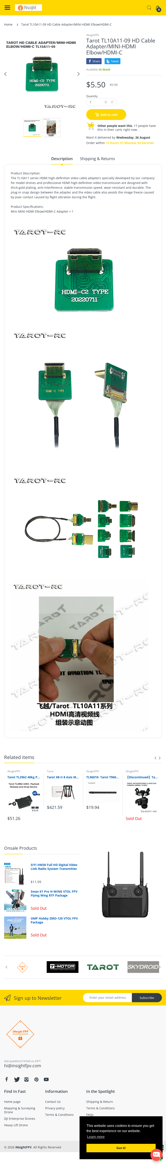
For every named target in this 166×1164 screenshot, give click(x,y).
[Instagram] (26, 1079)
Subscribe (147, 998)
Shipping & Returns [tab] (97, 158)
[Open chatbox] (156, 1155)
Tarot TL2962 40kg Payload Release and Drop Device (23, 777)
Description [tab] (62, 158)
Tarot (50, 771)
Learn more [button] (96, 1137)
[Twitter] (16, 1079)
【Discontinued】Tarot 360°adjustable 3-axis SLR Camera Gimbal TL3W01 (142, 777)
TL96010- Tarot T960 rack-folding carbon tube (102, 777)
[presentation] (155, 758)
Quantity (92, 96)
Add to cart (109, 115)
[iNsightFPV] (28, 7)
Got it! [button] (121, 1148)
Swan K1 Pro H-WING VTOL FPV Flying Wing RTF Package (54, 893)
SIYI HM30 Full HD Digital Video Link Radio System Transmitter (54, 867)
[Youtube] (46, 1079)
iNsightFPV (92, 35)
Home (8, 24)
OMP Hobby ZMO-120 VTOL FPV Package (54, 920)
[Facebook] (6, 1079)
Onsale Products (20, 848)
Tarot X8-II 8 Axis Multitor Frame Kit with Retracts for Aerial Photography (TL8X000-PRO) (63, 777)
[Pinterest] (36, 1079)
